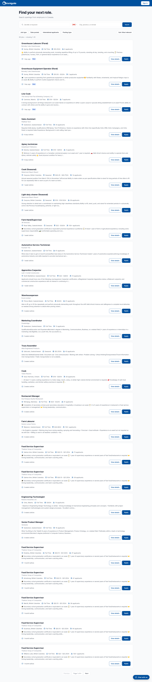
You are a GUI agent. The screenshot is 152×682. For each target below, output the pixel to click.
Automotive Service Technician (36, 245)
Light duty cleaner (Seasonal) (35, 194)
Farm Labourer (28, 421)
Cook (24, 371)
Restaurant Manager (31, 396)
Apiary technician (29, 144)
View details (115, 59)
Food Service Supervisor (33, 446)
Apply (126, 59)
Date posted (35, 32)
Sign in (145, 3)
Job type (23, 32)
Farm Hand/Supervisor (32, 220)
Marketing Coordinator (32, 320)
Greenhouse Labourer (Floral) (35, 43)
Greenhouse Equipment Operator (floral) (40, 69)
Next (86, 673)
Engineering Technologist (33, 497)
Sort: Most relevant (125, 32)
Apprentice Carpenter (31, 270)
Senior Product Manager (32, 522)
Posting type (67, 32)
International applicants (51, 32)
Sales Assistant (28, 119)
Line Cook (26, 94)
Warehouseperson (30, 295)
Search (127, 24)
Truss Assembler (29, 346)
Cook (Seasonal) (29, 169)
